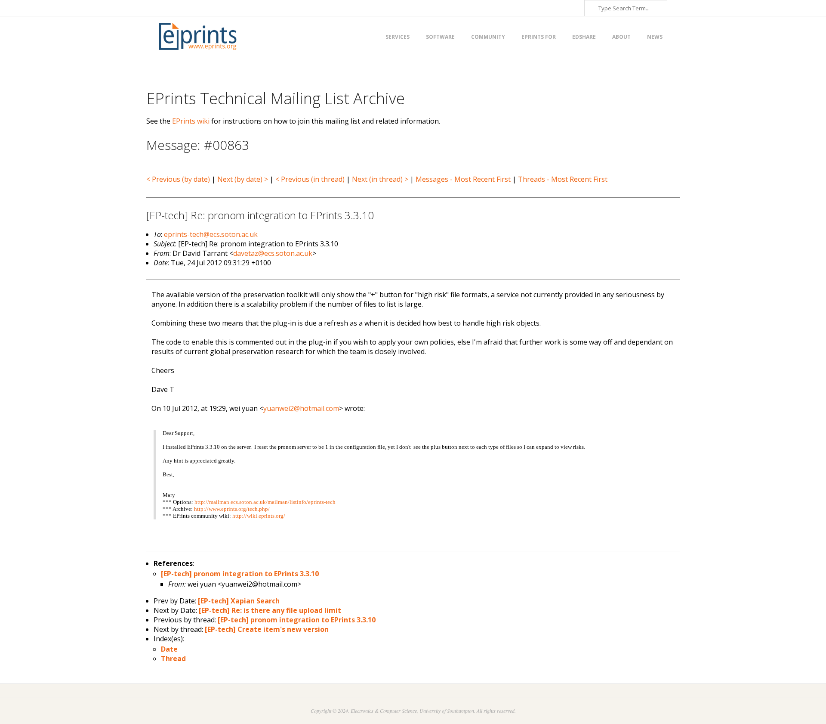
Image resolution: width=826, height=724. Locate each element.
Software (440, 36)
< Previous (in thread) (310, 179)
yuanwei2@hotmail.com (301, 408)
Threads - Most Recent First (562, 179)
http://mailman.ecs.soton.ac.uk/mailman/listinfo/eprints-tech (265, 502)
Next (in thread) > (380, 179)
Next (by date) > (242, 179)
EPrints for (538, 36)
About (621, 36)
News (655, 36)
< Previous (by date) (178, 179)
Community (488, 36)
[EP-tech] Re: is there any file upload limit (270, 610)
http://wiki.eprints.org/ (258, 516)
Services (397, 36)
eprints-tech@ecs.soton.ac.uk (211, 234)
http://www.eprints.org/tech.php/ (232, 509)
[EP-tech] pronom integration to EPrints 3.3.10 (240, 573)
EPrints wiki (191, 121)
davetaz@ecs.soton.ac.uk (272, 253)
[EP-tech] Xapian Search (239, 601)
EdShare (584, 36)
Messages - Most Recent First (463, 179)
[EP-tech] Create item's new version (267, 629)
